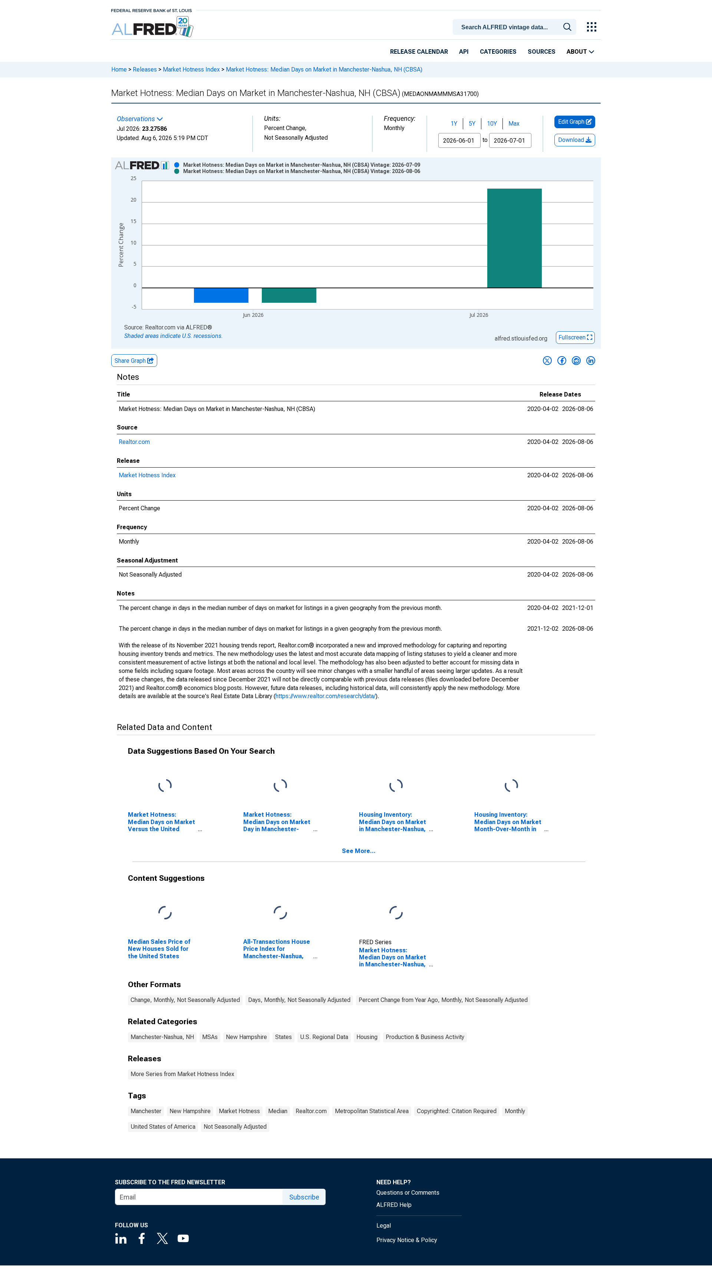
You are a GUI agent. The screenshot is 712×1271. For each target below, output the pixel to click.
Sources (542, 51)
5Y (472, 123)
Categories (498, 51)
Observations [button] (136, 119)
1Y (454, 123)
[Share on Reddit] (576, 360)
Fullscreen (572, 337)
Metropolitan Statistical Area (372, 1111)
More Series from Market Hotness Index (182, 1074)
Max (514, 123)
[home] (153, 26)
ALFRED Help (394, 1204)
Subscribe (304, 1197)
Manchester (146, 1111)
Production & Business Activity (425, 1037)
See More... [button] (359, 850)
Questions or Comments (407, 1192)
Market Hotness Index (191, 69)
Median (277, 1111)
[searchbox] (515, 27)
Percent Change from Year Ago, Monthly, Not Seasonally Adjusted (443, 999)
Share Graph (131, 360)
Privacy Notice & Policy (406, 1240)
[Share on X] (547, 360)
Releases (145, 69)
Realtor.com (134, 441)
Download (572, 139)
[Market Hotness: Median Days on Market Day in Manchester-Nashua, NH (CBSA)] (280, 786)
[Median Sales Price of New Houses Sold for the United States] (165, 913)
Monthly (515, 1111)
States (283, 1037)
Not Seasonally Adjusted (235, 1126)
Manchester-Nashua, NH (162, 1037)
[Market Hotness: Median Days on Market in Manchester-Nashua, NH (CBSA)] (396, 913)
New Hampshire (246, 1037)
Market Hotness (239, 1111)
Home (119, 69)
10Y (492, 123)
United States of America (163, 1126)
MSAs (210, 1037)
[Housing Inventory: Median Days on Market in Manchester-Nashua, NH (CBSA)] (396, 786)
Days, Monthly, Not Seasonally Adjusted (299, 999)
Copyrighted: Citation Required (457, 1111)
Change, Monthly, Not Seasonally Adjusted (185, 999)
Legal (383, 1225)
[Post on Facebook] (561, 360)
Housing (367, 1037)
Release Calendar (419, 51)
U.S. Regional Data (324, 1037)
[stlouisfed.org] (151, 9)
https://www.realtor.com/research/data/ (326, 696)
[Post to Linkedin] (590, 360)
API (464, 51)
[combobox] (515, 26)
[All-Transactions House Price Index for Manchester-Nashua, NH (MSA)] (280, 913)
